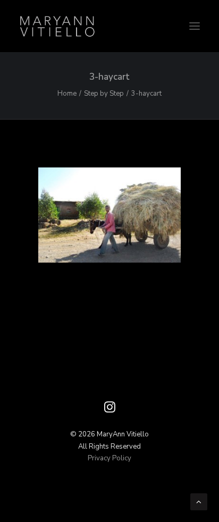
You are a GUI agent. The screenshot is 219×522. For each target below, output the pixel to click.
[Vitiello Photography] (109, 26)
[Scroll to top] (198, 501)
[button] (194, 26)
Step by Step (104, 93)
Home (67, 93)
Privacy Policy (109, 458)
